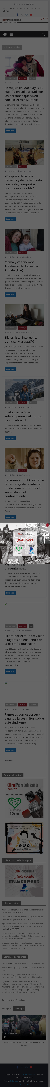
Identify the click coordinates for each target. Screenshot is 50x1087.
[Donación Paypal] (37, 543)
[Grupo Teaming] (12, 543)
